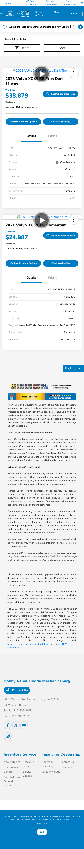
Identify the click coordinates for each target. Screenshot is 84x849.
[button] (74, 73)
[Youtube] (24, 725)
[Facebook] (8, 725)
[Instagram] (8, 736)
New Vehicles (12, 762)
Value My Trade (50, 772)
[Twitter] (16, 725)
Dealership (70, 754)
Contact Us (19, 690)
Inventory (13, 754)
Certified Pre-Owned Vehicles (12, 781)
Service (29, 754)
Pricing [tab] (52, 136)
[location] (82, 2)
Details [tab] (31, 136)
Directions (66, 767)
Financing (50, 754)
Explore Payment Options (23, 121)
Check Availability (60, 121)
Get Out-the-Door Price (63, 93)
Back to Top (73, 368)
